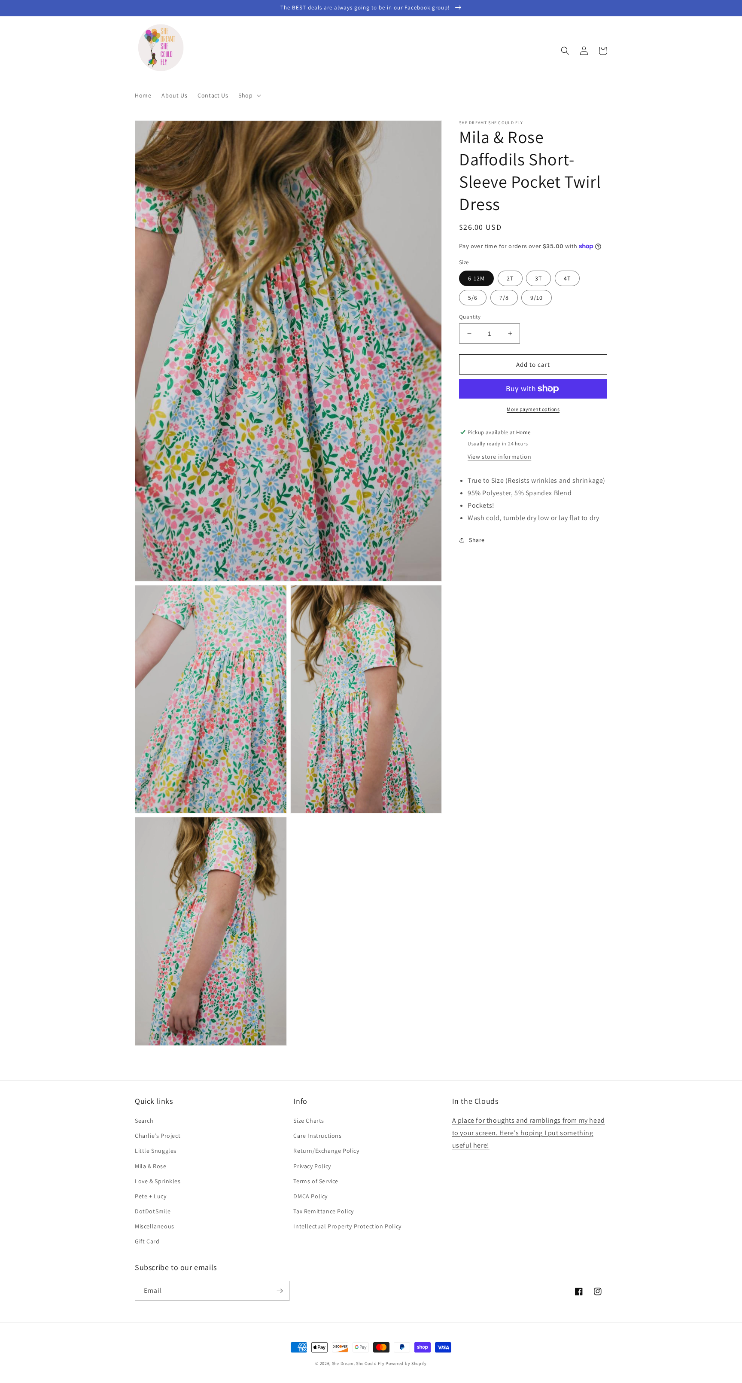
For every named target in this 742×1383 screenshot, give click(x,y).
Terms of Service (315, 1181)
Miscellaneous (154, 1226)
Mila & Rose (151, 1166)
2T (510, 278)
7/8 (504, 297)
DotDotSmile (153, 1211)
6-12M (476, 278)
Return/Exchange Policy (326, 1151)
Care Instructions (317, 1135)
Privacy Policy (312, 1166)
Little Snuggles (155, 1151)
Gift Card (147, 1241)
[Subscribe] (279, 1291)
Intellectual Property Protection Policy (347, 1226)
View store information (499, 456)
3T (538, 278)
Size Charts (308, 1120)
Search (144, 1120)
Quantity (469, 316)
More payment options (533, 409)
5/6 (472, 297)
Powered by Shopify (406, 1363)
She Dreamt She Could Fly (358, 1363)
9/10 (536, 297)
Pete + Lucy (151, 1196)
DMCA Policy (310, 1196)
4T (567, 278)
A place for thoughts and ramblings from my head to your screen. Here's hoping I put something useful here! (528, 1133)
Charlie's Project (157, 1135)
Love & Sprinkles (158, 1181)
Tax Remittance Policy (323, 1211)
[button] (248, 95)
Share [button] (477, 540)
